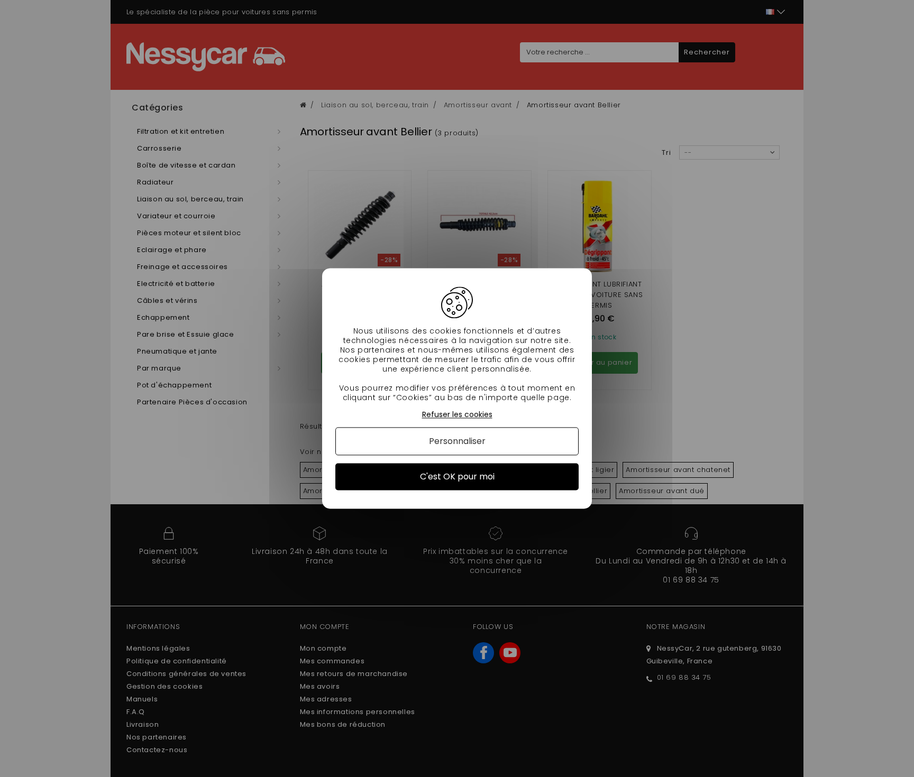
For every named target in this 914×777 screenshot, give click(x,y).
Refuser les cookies (457, 414)
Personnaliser (457, 441)
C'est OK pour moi (457, 476)
